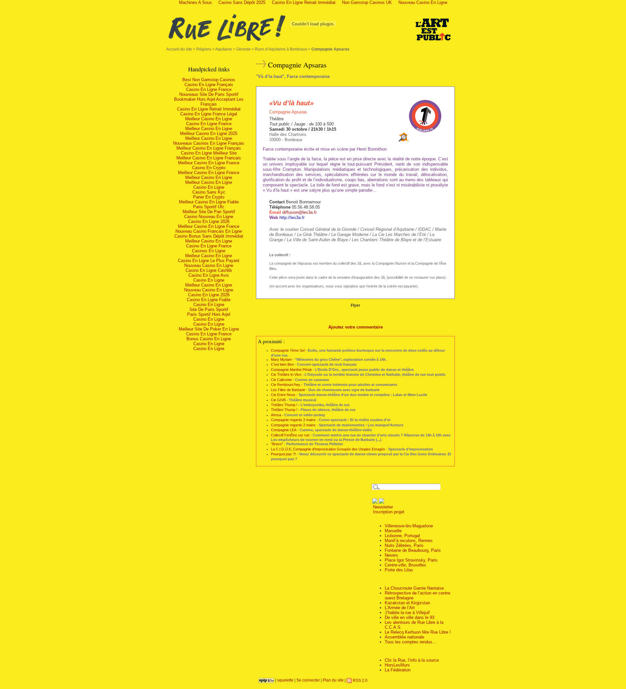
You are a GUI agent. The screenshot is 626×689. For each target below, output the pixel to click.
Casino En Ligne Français (209, 84)
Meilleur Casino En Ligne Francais (208, 157)
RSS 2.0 (359, 680)
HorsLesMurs (397, 665)
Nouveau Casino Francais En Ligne (208, 231)
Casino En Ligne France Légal (208, 113)
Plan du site (333, 680)
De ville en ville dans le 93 (409, 617)
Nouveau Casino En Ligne (208, 265)
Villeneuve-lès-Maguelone (409, 525)
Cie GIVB (278, 400)
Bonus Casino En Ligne (208, 338)
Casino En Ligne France (208, 89)
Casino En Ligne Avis (208, 275)
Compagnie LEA (283, 430)
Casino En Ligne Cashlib (209, 270)
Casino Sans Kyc (208, 192)
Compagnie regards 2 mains (293, 420)
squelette (285, 680)
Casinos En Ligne (208, 250)
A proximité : (271, 341)
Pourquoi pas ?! (283, 454)
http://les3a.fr (292, 217)
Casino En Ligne (208, 187)
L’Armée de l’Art (400, 607)
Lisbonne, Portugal (402, 535)
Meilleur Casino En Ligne (208, 118)
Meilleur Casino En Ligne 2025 (208, 133)
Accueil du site (179, 49)
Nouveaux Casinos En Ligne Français (208, 143)
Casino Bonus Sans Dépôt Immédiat (208, 236)
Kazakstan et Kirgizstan (407, 602)
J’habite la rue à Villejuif (407, 612)
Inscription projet (388, 511)
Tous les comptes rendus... (410, 641)
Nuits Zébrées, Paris (404, 545)
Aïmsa (276, 415)
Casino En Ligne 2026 (209, 221)
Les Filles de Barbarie (288, 390)
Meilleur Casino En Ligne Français (208, 148)
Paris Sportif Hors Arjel (208, 314)
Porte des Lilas (399, 569)
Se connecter (308, 680)
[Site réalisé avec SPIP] (266, 680)
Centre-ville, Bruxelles (405, 565)
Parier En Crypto (208, 197)
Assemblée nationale (404, 637)
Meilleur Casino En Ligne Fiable (209, 201)
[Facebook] (375, 502)
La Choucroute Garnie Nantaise (414, 588)
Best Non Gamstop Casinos (208, 79)
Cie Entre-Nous (283, 395)
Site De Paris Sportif (208, 309)
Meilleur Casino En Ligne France (208, 162)
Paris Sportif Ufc (208, 206)
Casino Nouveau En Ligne (208, 216)
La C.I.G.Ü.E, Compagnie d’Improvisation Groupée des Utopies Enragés (328, 449)
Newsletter (382, 507)
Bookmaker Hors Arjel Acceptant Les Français (209, 102)
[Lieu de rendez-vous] (403, 141)
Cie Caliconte (281, 380)
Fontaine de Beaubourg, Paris (413, 550)
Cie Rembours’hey (285, 385)
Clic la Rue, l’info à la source (412, 660)
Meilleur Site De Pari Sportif (209, 211)
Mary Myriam (281, 359)
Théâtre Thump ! (284, 405)
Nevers (391, 555)
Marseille (393, 530)
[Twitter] (381, 502)
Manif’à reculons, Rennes (409, 540)
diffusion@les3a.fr (299, 212)
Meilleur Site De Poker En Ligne (209, 329)
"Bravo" (277, 444)
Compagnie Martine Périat (291, 370)
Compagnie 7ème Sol (288, 350)
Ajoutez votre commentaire (355, 327)
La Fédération (397, 669)
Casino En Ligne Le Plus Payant (208, 260)
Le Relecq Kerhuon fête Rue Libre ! (418, 632)
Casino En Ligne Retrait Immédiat (209, 109)
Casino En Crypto (208, 167)
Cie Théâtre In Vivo (286, 374)
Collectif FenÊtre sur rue (290, 435)
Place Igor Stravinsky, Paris (411, 560)
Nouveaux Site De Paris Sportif (208, 94)
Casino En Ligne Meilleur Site (209, 153)
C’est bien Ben (282, 364)
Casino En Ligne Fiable (209, 299)
